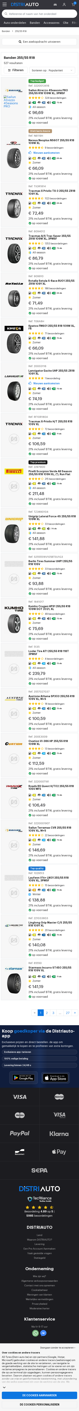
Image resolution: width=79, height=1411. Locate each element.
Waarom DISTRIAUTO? (39, 1239)
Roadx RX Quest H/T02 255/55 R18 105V (51, 785)
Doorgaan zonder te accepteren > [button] (57, 1347)
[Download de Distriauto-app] (23, 1078)
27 (67, 1012)
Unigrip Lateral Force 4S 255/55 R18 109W (52, 515)
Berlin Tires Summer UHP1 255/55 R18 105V (50, 560)
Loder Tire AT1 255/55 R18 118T (48, 650)
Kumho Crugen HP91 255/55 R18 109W (49, 605)
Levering (39, 1243)
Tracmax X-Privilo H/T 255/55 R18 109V (50, 420)
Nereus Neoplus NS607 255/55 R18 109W (51, 139)
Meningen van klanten (39, 1294)
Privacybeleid (39, 1303)
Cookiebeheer (39, 1289)
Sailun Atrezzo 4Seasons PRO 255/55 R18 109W (48, 89)
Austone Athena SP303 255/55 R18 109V (51, 695)
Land (39, 1234)
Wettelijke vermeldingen (39, 1299)
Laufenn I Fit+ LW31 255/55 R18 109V (48, 876)
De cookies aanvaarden (39, 1395)
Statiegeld (39, 1257)
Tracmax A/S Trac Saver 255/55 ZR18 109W (49, 235)
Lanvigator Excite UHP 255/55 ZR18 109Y (51, 369)
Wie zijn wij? (39, 1276)
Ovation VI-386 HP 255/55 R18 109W (48, 740)
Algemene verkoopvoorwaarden (39, 1280)
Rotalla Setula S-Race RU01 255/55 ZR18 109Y (51, 280)
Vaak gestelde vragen (39, 1253)
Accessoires (51, 22)
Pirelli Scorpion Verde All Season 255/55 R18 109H (50, 470)
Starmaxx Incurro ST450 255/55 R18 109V (49, 966)
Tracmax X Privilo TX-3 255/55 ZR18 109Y (51, 190)
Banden (35, 22)
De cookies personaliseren (39, 1404)
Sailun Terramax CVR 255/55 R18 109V (49, 827)
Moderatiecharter (40, 1308)
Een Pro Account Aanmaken (39, 1248)
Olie (65, 22)
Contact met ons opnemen (39, 1285)
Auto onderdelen (15, 22)
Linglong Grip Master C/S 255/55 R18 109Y (50, 922)
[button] (55, 4)
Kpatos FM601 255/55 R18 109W (51, 325)
